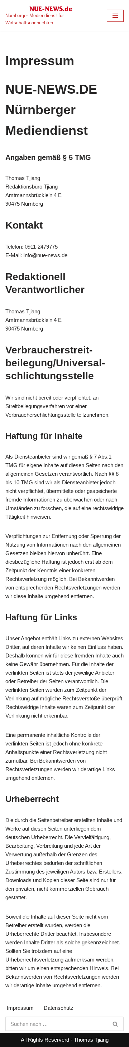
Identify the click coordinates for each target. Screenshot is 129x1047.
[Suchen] (116, 1024)
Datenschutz (58, 1008)
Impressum (20, 1008)
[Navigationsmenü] (115, 16)
